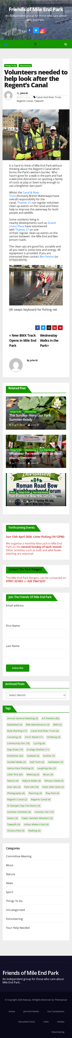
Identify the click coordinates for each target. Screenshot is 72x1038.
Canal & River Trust (24, 194)
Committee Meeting (18, 856)
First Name (13, 625)
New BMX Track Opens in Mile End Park (22, 340)
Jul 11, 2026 (18, 463)
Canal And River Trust (48, 97)
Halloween (55, 762)
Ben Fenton (47, 256)
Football (33, 755)
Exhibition (15, 755)
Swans (12, 818)
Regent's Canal (17, 799)
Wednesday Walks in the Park (49, 340)
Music (12, 492)
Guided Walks (16, 762)
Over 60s (13, 787)
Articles (60, 1021)
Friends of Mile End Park (36, 9)
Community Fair (18, 743)
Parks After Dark (53, 787)
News (9, 883)
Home (12, 1011)
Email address (15, 605)
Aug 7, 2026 (18, 424)
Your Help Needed (47, 450)
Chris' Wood (34, 737)
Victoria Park (15, 830)
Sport (9, 892)
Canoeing (14, 737)
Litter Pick (15, 774)
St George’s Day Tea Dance (23, 805)
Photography (16, 793)
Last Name (12, 646)
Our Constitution (55, 1011)
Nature (12, 780)
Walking (34, 830)
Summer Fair (44, 811)
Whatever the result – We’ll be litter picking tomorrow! (35, 455)
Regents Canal (25, 100)
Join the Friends (31, 1011)
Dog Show (15, 749)
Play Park (52, 793)
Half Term (37, 762)
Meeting (33, 774)
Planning (35, 793)
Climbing (53, 737)
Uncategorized (15, 910)
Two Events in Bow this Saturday (33, 496)
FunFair (49, 755)
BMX (57, 724)
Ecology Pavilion (38, 749)
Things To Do (10, 65)
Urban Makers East (36, 824)
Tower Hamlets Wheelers (37, 818)
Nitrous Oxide (54, 780)
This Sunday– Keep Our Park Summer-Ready (30, 417)
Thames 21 (24, 202)
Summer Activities (19, 811)
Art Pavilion (50, 718)
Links (46, 1021)
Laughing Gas (46, 768)
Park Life (31, 787)
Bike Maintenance (37, 724)
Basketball (14, 724)
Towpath (39, 100)
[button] (65, 44)
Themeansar (61, 999)
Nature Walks (31, 780)
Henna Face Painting (20, 768)
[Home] (6, 44)
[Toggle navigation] (35, 44)
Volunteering (25, 65)
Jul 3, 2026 (17, 501)
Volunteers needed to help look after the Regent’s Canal (35, 78)
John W (24, 93)
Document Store (26, 1021)
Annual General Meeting (22, 718)
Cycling (39, 743)
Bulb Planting (17, 730)
